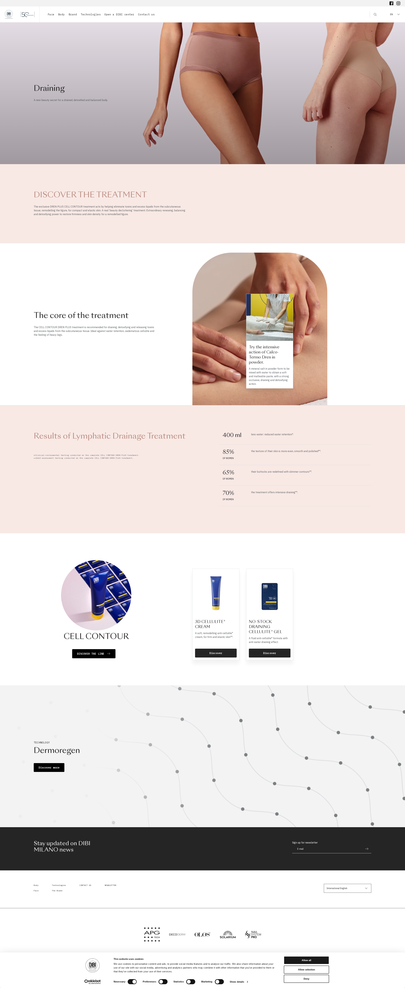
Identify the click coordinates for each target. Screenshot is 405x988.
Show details (237, 981)
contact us (85, 885)
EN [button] (391, 14)
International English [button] (337, 888)
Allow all (306, 960)
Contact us (146, 14)
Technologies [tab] (91, 14)
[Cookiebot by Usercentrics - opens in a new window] (92, 981)
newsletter (110, 885)
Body (36, 885)
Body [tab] (61, 14)
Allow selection (306, 969)
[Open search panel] (373, 14)
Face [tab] (51, 14)
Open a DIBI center (119, 14)
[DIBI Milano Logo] (20, 14)
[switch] (163, 981)
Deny (306, 978)
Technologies (59, 885)
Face (36, 890)
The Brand (57, 890)
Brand (73, 14)
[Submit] (365, 848)
